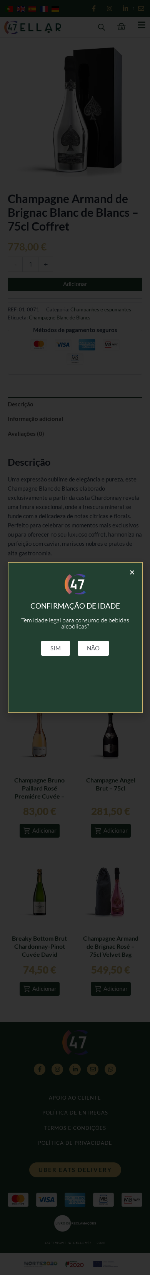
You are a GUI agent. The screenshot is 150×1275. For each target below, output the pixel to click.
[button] (132, 572)
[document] (75, 637)
